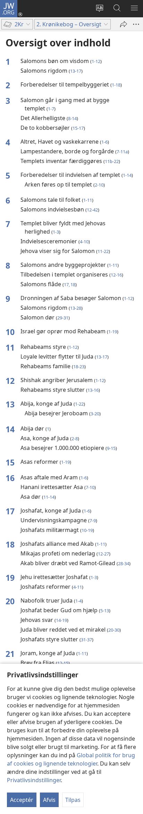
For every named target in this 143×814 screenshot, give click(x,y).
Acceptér (21, 800)
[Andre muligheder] (136, 24)
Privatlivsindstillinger (34, 780)
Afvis (49, 800)
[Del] (123, 24)
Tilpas (73, 800)
